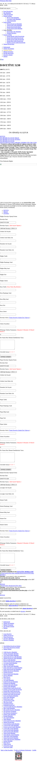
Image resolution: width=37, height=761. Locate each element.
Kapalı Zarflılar (7, 35)
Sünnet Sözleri (7, 649)
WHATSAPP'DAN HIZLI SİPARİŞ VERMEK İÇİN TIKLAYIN (18, 142)
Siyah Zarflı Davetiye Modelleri (12, 720)
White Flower (7, 744)
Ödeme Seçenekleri (8, 48)
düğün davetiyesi (11, 601)
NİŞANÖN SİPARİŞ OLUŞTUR (9, 138)
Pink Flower (6, 742)
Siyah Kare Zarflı (8, 745)
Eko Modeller (7, 13)
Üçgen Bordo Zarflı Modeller (11, 724)
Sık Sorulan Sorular (8, 626)
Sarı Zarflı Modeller (8, 717)
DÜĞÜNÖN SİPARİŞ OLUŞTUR (7, 137)
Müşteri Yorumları (8, 52)
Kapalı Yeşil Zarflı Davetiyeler (15, 38)
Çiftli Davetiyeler (8, 14)
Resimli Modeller (8, 716)
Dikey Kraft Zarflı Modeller (11, 666)
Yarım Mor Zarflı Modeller (10, 736)
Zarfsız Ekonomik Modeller (10, 653)
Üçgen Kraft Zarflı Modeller (14, 28)
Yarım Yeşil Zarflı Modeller (10, 738)
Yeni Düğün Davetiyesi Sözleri (11, 646)
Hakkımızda (6, 47)
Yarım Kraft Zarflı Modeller (14, 25)
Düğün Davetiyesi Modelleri (11, 671)
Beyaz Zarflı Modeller (13, 17)
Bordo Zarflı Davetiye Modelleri (12, 661)
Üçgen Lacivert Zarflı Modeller (11, 727)
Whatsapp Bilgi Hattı (5, 0)
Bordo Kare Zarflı (8, 699)
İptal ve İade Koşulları (7, 750)
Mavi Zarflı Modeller (9, 708)
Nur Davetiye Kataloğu (9, 711)
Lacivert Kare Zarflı (8, 700)
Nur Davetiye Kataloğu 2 (10, 713)
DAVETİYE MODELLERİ (25, 571)
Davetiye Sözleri (7, 55)
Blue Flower (6, 677)
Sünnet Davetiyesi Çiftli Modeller (12, 657)
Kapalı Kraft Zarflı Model (14, 27)
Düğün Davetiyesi (8, 635)
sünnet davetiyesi (27, 608)
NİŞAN (5, 212)
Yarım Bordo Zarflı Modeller (11, 735)
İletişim (5, 56)
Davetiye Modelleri (8, 638)
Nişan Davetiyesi (8, 637)
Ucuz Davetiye (7, 634)
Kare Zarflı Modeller (9, 697)
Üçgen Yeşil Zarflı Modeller (11, 730)
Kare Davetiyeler (8, 11)
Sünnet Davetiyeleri (8, 44)
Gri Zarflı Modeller (8, 680)
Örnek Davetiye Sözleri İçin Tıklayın (19, 317)
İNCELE (2, 584)
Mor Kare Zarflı (7, 702)
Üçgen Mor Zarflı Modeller (10, 728)
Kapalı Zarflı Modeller (9, 686)
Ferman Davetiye (11, 33)
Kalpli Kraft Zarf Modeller (10, 681)
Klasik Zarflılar (7, 16)
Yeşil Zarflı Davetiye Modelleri (11, 739)
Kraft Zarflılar (7, 22)
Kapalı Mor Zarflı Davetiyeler (15, 41)
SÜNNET (6, 213)
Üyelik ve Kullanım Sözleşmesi (22, 750)
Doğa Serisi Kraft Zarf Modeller (12, 669)
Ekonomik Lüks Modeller (14, 31)
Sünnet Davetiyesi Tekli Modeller (12, 658)
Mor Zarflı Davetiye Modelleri (11, 710)
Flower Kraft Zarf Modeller (14, 24)
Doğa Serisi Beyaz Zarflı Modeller (12, 667)
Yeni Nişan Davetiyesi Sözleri (11, 647)
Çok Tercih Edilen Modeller (11, 655)
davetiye (23, 611)
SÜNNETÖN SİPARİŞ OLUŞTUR (10, 140)
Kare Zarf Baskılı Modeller (10, 696)
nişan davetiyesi (13, 605)
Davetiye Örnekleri (8, 640)
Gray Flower (6, 678)
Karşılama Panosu (8, 703)
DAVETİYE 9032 (16, 585)
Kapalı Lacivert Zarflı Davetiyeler (16, 42)
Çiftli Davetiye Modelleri (10, 652)
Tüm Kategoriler (11, 20)
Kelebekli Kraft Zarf (9, 705)
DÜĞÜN (6, 210)
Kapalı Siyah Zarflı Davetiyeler (15, 39)
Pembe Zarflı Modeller (9, 714)
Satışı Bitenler (7, 719)
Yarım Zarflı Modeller (9, 733)
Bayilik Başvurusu (8, 53)
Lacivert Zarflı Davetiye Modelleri (12, 706)
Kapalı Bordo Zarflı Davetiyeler (15, 36)
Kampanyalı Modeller (9, 683)
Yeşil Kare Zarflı (7, 747)
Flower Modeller (8, 675)
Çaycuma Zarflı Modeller (14, 19)
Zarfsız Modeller (7, 741)
